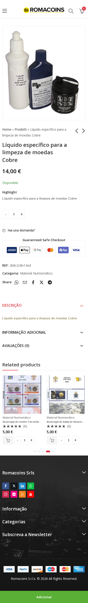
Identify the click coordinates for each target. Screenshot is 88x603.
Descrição (12, 305)
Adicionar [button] (8, 440)
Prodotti (21, 129)
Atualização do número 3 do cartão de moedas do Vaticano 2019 (36, 421)
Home (6, 129)
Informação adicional (24, 332)
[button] (35, 451)
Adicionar (44, 597)
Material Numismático (36, 273)
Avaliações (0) (15, 345)
